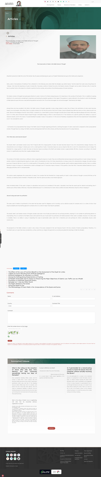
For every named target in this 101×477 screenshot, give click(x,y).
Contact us (62, 453)
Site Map (62, 450)
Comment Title (56, 303)
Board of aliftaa (87, 453)
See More (51, 428)
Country (10, 303)
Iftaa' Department (88, 450)
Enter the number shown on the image (17, 326)
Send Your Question (88, 461)
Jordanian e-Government (65, 459)
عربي (93, 1)
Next (23, 268)
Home (7, 13)
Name (9, 296)
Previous (16, 268)
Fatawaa (76, 450)
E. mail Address (56, 296)
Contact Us (87, 4)
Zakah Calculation (79, 453)
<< (81, 289)
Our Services (77, 455)
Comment (10, 310)
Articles (85, 459)
